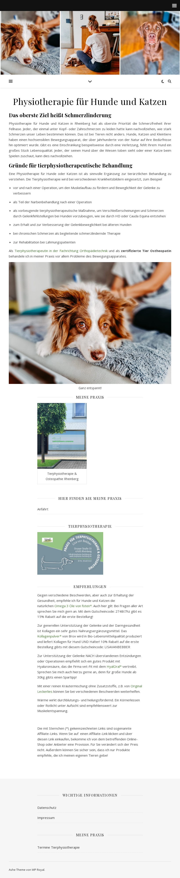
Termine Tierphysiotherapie (58, 847)
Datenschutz (46, 807)
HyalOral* (114, 666)
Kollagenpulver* (49, 636)
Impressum (46, 817)
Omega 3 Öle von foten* (73, 606)
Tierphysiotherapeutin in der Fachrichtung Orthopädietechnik (61, 250)
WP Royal (38, 870)
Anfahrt (42, 509)
